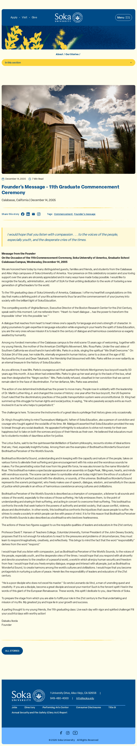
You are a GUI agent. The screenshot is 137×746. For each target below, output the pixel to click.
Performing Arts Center (56, 707)
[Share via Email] (33, 214)
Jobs (14, 707)
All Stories (12, 650)
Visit (24, 17)
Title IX (112, 707)
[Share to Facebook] (22, 214)
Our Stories (72, 54)
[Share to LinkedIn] (28, 214)
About (59, 54)
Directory (30, 707)
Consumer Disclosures (88, 707)
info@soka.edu (85, 698)
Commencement (63, 214)
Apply (14, 17)
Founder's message (85, 214)
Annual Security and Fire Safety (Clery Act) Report (39, 712)
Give (34, 17)
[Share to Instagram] (38, 214)
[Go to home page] (69, 17)
